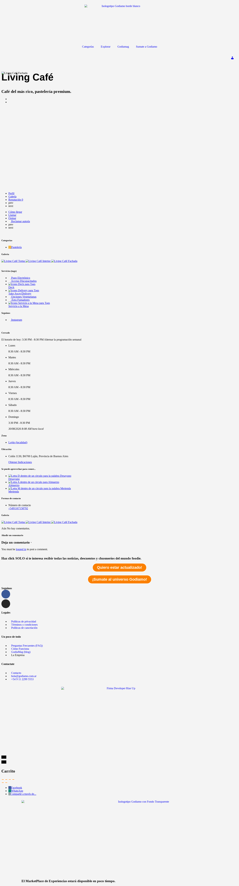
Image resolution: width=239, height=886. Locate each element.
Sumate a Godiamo (146, 46)
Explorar (105, 46)
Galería (12, 196)
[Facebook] (5, 594)
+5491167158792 (18, 508)
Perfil (11, 193)
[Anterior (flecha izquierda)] (2, 782)
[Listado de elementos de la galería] (13, 261)
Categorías (88, 46)
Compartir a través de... (23, 793)
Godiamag (123, 46)
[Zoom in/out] (13, 779)
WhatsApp (17, 790)
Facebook (16, 787)
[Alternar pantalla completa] (9, 779)
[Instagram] (5, 603)
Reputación (15, 199)
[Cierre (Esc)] (2, 779)
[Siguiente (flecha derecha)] (6, 782)
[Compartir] (6, 779)
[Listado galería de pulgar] (13, 522)
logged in (21, 549)
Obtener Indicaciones (20, 462)
